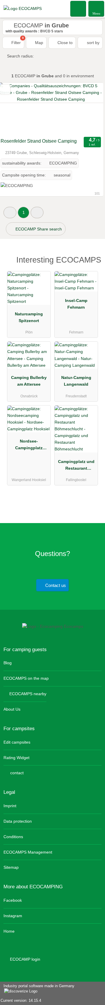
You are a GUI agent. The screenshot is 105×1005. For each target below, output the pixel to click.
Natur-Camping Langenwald (76, 381)
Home (9, 931)
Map (38, 42)
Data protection (18, 821)
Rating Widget (16, 757)
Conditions (13, 836)
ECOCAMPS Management (28, 852)
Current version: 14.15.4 (21, 1000)
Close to (64, 42)
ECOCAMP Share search (38, 229)
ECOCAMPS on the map (26, 678)
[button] (10, 212)
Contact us (55, 585)
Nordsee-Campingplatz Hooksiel (29, 446)
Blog (8, 662)
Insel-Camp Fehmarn (76, 304)
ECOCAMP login (24, 959)
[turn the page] (88, 109)
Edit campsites (17, 742)
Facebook (13, 900)
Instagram (13, 915)
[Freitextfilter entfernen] (78, 8)
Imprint (10, 805)
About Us (12, 709)
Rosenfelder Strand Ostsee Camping (39, 141)
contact (16, 772)
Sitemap (11, 867)
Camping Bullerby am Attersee (29, 381)
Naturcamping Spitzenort (29, 317)
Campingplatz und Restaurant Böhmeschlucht (76, 466)
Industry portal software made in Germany (37, 989)
